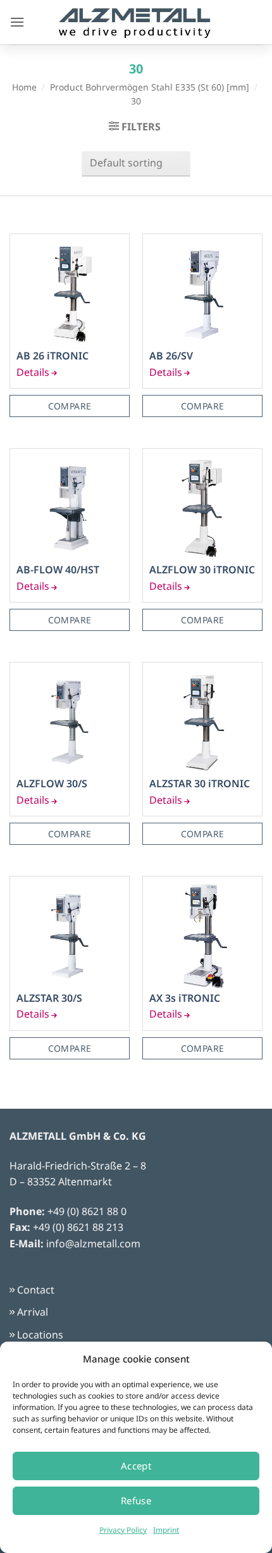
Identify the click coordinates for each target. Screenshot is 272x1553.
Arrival (32, 1312)
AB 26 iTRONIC (52, 356)
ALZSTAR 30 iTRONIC (199, 783)
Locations (40, 1335)
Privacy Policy (123, 1530)
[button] (17, 21)
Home (24, 87)
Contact (35, 1290)
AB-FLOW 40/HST (57, 570)
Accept (136, 1465)
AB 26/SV (171, 356)
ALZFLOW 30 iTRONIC (202, 570)
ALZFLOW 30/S (51, 783)
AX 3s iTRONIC (184, 998)
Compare (70, 406)
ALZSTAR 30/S (49, 998)
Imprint (166, 1530)
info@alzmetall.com (93, 1244)
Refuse (136, 1500)
